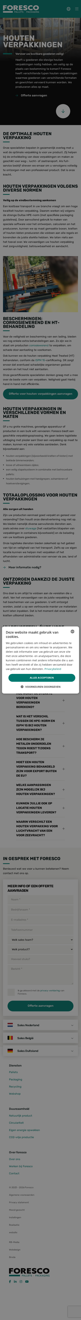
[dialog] (40, 660)
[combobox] (72, 631)
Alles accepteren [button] (42, 677)
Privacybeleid (52, 669)
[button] (40, 687)
